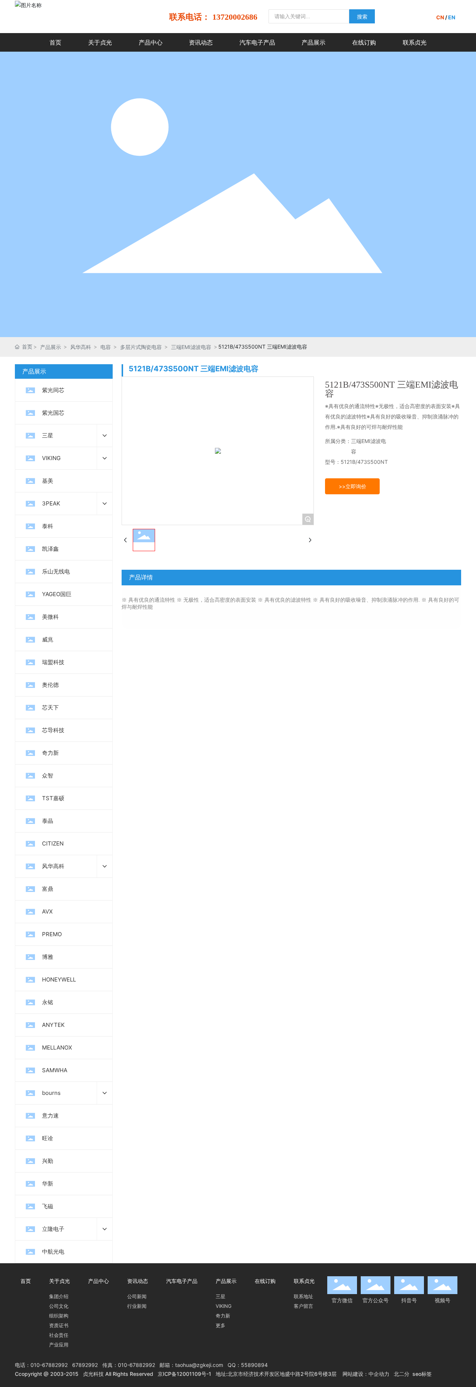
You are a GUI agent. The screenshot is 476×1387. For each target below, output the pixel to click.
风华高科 (80, 347)
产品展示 (50, 347)
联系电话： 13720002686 (213, 17)
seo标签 (422, 1374)
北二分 (401, 1374)
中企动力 (379, 1374)
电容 (105, 347)
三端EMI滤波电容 (191, 347)
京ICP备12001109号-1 (184, 1374)
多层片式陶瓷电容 (141, 347)
